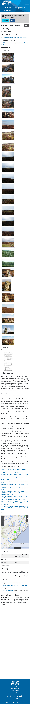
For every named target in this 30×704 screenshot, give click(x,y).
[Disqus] (15, 624)
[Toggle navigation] (27, 5)
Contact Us (15, 687)
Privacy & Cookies (15, 690)
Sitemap (15, 692)
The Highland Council (19, 702)
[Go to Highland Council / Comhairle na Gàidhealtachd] (6, 3)
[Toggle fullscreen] (27, 516)
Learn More (5, 20)
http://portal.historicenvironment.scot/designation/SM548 (14, 585)
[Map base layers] (2, 519)
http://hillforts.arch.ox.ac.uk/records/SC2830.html (12, 582)
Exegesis (13, 695)
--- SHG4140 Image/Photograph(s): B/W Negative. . (12, 491)
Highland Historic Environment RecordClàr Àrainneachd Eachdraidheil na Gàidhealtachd (13, 9)
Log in (15, 700)
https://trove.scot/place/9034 (7, 590)
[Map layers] (2, 517)
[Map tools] (2, 524)
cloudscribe (15, 698)
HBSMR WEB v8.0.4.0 (18, 696)
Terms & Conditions (15, 688)
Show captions (5, 50)
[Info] (2, 522)
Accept (12, 20)
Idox (18, 695)
